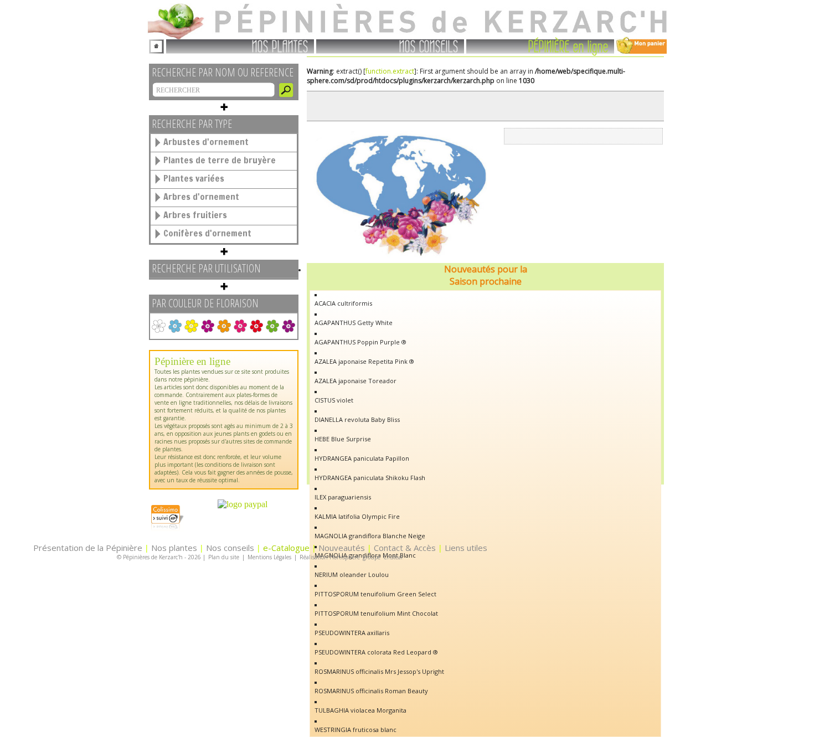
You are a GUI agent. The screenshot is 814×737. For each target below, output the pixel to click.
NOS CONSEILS (428, 45)
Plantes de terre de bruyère (219, 160)
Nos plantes (174, 547)
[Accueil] (156, 45)
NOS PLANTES (280, 45)
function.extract (389, 71)
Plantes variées (193, 178)
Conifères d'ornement (207, 233)
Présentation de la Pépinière (87, 547)
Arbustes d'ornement (206, 142)
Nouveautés (341, 547)
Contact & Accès (405, 547)
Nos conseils (230, 547)
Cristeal (393, 557)
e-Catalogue (286, 547)
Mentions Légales (269, 557)
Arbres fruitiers (195, 215)
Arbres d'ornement (201, 196)
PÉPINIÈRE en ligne (568, 45)
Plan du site (223, 557)
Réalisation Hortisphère (330, 557)
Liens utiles (466, 547)
